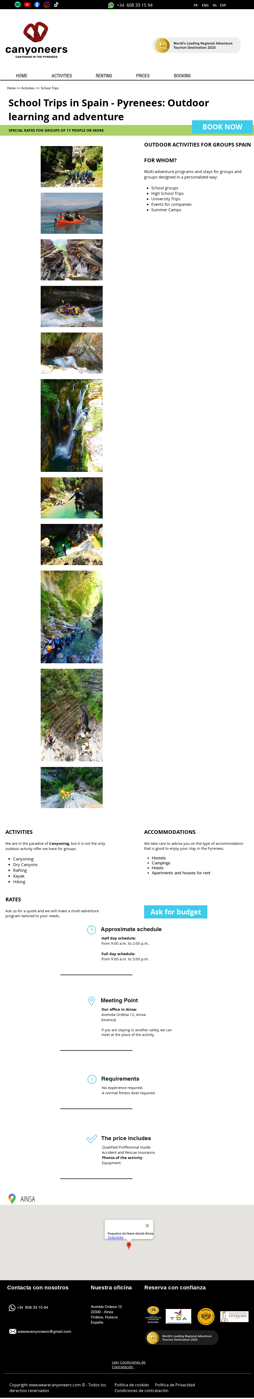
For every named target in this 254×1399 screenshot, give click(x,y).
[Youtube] (27, 4)
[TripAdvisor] (17, 4)
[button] (214, 5)
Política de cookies (132, 1385)
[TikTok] (56, 4)
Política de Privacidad (175, 1385)
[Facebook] (37, 4)
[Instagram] (46, 4)
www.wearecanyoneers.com (55, 1385)
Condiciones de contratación (142, 1390)
